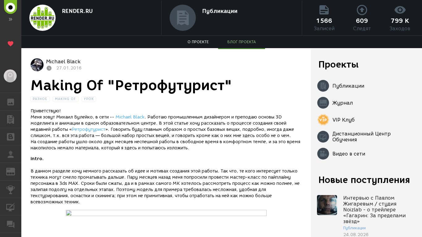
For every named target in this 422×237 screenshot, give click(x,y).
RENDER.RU (77, 11)
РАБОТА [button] (10, 154)
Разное (40, 99)
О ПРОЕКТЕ (198, 42)
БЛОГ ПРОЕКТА (241, 42)
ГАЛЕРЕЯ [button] (10, 101)
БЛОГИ (10, 136)
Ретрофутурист (88, 129)
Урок (89, 99)
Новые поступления (364, 179)
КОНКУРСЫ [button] (10, 189)
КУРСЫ (10, 206)
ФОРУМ (10, 224)
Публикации (220, 11)
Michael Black (130, 117)
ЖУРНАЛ (14, 171)
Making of (65, 99)
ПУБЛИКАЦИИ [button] (10, 119)
